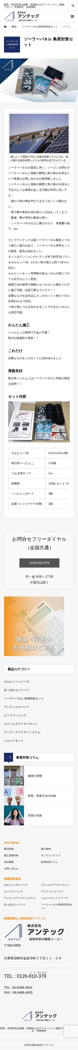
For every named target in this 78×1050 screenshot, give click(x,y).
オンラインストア (50, 855)
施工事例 (46, 848)
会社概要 (9, 862)
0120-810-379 (39, 563)
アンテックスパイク (16, 706)
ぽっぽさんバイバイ (16, 690)
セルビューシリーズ (16, 681)
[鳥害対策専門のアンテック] (21, 16)
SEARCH (73, 5)
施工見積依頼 (11, 855)
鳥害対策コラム (49, 862)
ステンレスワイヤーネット (21, 723)
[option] (39, 80)
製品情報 (9, 848)
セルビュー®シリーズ (15, 884)
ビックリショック (15, 715)
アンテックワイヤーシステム (22, 732)
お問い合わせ (11, 868)
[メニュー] (72, 16)
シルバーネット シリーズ (54, 898)
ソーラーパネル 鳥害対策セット (24, 698)
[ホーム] (5, 26)
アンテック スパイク (52, 891)
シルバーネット (14, 740)
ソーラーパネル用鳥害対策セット (56, 906)
